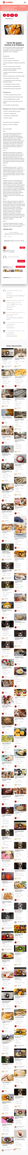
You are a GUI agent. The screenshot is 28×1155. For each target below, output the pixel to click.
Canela (21, 643)
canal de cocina (5, 841)
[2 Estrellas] (5, 240)
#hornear (8, 554)
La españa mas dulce (18, 1122)
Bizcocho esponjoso (18, 959)
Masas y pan (5, 904)
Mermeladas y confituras (18, 681)
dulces (6, 406)
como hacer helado (18, 913)
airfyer (21, 781)
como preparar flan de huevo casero (6, 1106)
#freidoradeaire (18, 853)
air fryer (16, 561)
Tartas (20, 624)
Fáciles (16, 510)
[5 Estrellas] (9, 240)
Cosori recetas (5, 1050)
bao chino (4, 925)
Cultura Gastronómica (18, 1144)
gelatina (4, 403)
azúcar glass (7, 521)
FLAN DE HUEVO (6, 631)
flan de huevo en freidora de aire (6, 633)
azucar (9, 361)
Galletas (16, 490)
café (20, 361)
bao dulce (9, 925)
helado (16, 424)
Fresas (16, 471)
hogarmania (5, 635)
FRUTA (7, 401)
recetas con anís (18, 448)
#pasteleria (9, 556)
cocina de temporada (6, 1048)
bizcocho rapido (18, 961)
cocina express (17, 836)
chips (20, 854)
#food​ (16, 641)
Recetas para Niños (6, 965)
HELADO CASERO (18, 426)
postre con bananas (6, 821)
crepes (4, 475)
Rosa (18, 385)
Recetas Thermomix (18, 382)
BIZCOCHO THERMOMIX (18, 1042)
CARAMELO (5, 363)
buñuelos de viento (6, 516)
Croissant (17, 1142)
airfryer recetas (18, 565)
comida (23, 836)
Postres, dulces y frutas (18, 403)
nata (7, 1004)
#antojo (4, 554)
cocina (9, 363)
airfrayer (19, 780)
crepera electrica (5, 474)
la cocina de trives (18, 1103)
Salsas (8, 729)
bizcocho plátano (6, 594)
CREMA (16, 1063)
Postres (10, 236)
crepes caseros (8, 475)
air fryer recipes (18, 563)
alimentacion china (6, 923)
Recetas (8, 653)
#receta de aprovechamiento (6, 1127)
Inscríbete (22, 6)
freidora (19, 570)
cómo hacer (22, 875)
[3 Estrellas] (7, 240)
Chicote (19, 365)
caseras (16, 1062)
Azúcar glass (5, 514)
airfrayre (16, 781)
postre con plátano (6, 823)
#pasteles (4, 575)
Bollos (16, 401)
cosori (8, 1129)
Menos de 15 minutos (6, 379)
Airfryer (4, 592)
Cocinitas (8, 322)
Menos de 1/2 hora (18, 604)
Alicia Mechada (10, 300)
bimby (20, 1039)
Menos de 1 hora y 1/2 (18, 379)
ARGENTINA (17, 873)
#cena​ (4, 1066)
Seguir (22, 247)
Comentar (21, 261)
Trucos (4, 906)
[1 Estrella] (4, 240)
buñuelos (10, 514)
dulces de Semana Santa (18, 445)
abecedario (17, 488)
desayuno (17, 469)
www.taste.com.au (10, 18)
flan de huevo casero (6, 1110)
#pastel (4, 556)
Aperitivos (4, 765)
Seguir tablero (20, 266)
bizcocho (16, 956)
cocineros (17, 875)
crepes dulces (5, 477)
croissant (19, 1149)
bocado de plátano (6, 1046)
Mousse (16, 363)
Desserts (21, 1099)
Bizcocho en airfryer (18, 958)
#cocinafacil (5, 361)
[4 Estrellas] (8, 240)
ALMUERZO (5, 1068)
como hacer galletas (6, 844)
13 (15, 780)
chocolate (17, 422)
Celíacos (16, 1079)
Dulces (5, 236)
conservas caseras (18, 467)
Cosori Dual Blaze (6, 1130)
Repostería (17, 405)
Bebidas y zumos (6, 799)
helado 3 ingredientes (18, 917)
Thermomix (7, 367)
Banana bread (9, 592)
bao (11, 923)
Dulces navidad (18, 1120)
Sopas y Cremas (5, 886)
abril (3, 1045)
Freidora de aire (5, 820)
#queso (16, 361)
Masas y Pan (7, 910)
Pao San (8, 290)
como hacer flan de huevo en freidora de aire (6, 1105)
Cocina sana (17, 567)
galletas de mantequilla (18, 491)
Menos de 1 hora (6, 493)
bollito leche (5, 595)
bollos (18, 409)
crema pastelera (5, 518)
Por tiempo (17, 381)
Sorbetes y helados (18, 661)
